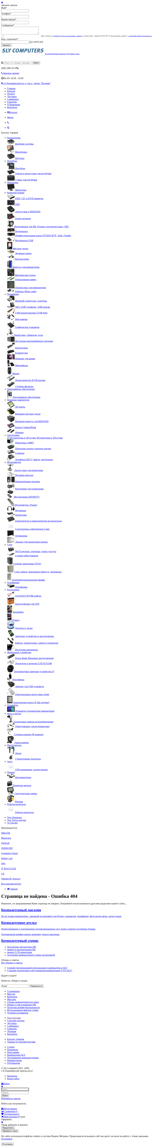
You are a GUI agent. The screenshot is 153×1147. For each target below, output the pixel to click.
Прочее (11, 772)
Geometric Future (9, 853)
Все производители (11, 884)
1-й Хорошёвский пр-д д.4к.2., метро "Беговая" (27, 83)
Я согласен (7, 1144)
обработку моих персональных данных (67, 36)
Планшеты (12, 705)
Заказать (6, 45)
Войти (5, 1096)
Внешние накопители (18, 400)
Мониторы (12, 182)
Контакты (12, 107)
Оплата (11, 94)
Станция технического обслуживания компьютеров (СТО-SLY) (39, 970)
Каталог (11, 91)
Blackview (6, 838)
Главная (11, 88)
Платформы (13, 582)
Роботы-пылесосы (16, 804)
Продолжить (8, 1128)
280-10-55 (9, 68)
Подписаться (36, 986)
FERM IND (7, 848)
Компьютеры (13, 137)
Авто (9, 761)
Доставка (12, 96)
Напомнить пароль (10, 1098)
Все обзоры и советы (12, 962)
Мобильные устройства (19, 652)
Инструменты (14, 745)
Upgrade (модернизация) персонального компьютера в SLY (37, 968)
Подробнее (6, 1139)
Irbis (3, 863)
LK (2, 873)
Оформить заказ (9, 1131)
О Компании (13, 104)
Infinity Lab (6, 858)
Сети (9, 544)
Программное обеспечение (21, 389)
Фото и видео (14, 713)
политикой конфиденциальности (140, 36)
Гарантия (12, 102)
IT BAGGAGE (8, 868)
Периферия (13, 294)
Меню (10, 117)
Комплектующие (15, 192)
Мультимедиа (14, 462)
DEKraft (5, 843)
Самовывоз (13, 99)
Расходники (13, 589)
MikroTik (5, 833)
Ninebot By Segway (10, 878)
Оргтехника (13, 435)
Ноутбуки (12, 161)
